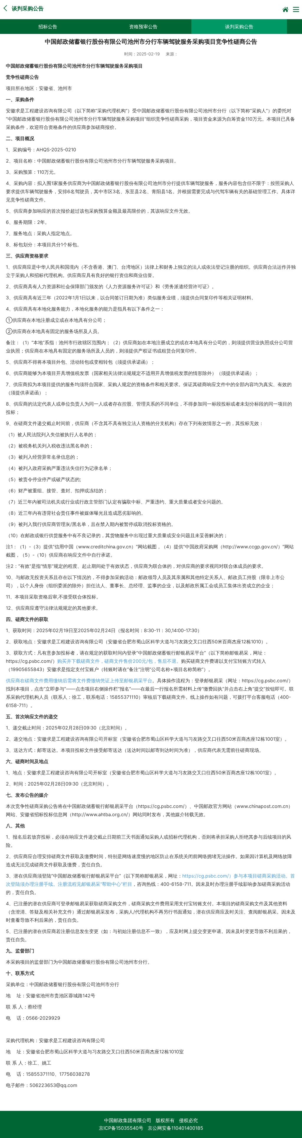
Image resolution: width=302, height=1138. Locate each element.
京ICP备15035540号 (121, 1128)
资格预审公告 (143, 26)
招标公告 (47, 26)
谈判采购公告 (239, 26)
